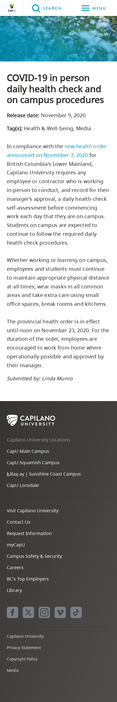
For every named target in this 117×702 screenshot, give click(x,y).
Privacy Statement (24, 647)
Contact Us (18, 522)
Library (14, 590)
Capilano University (11, 8)
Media (13, 670)
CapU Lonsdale (23, 485)
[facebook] (12, 612)
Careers (15, 567)
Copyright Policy (22, 659)
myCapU (16, 545)
